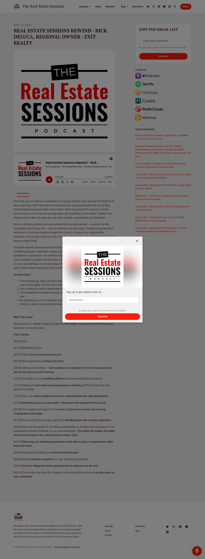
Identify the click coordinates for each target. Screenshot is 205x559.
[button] (137, 241)
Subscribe (103, 316)
